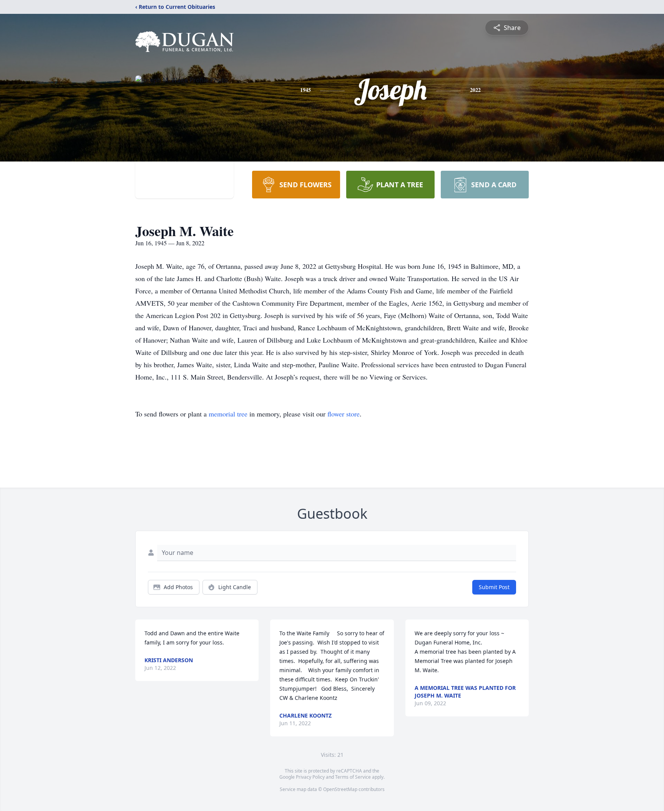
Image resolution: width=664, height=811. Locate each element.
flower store (343, 413)
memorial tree (228, 413)
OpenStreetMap (340, 789)
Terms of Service (353, 777)
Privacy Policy (310, 777)
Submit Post (494, 587)
